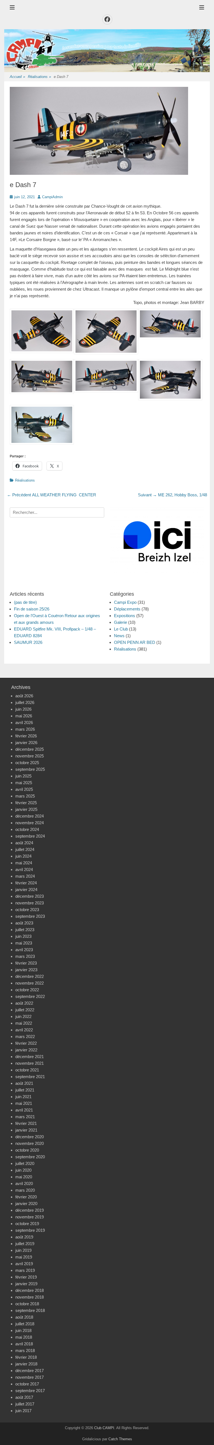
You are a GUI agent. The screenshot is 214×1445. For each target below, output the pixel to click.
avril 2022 (24, 1029)
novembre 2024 (29, 822)
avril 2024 (24, 869)
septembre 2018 (30, 1310)
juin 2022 (23, 1016)
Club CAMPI (104, 1428)
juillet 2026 (24, 702)
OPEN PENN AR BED (134, 642)
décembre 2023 (29, 896)
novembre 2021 (29, 1063)
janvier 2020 (26, 1203)
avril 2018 (24, 1343)
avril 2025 (24, 789)
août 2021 (24, 1083)
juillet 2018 (24, 1323)
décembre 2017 (29, 1370)
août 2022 (24, 1003)
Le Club (121, 629)
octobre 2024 (27, 829)
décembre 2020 (29, 1136)
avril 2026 (24, 722)
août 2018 (24, 1317)
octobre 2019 (27, 1223)
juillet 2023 (24, 929)
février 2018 (26, 1357)
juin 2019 (23, 1250)
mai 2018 (23, 1337)
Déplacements (127, 609)
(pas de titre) (25, 602)
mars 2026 (25, 729)
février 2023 (26, 963)
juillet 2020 (24, 1163)
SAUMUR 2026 (28, 642)
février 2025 (26, 802)
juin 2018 (23, 1330)
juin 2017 (23, 1410)
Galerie (120, 622)
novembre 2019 (29, 1217)
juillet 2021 (24, 1090)
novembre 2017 (29, 1377)
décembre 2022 (29, 976)
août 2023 (24, 923)
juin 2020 (23, 1170)
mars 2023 (25, 956)
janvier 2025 (26, 809)
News (119, 635)
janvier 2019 (26, 1283)
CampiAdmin (52, 197)
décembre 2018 (29, 1290)
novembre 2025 (29, 756)
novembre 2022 (29, 983)
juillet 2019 (24, 1243)
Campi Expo (125, 602)
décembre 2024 (29, 816)
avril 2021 (24, 1110)
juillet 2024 (24, 849)
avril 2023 (24, 949)
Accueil (17, 77)
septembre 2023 (30, 916)
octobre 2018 (27, 1303)
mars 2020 (25, 1190)
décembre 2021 (29, 1056)
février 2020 (26, 1196)
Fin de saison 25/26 (31, 609)
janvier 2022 (26, 1049)
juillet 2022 (24, 1009)
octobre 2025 (27, 762)
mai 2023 (23, 943)
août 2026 (24, 695)
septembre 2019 (30, 1230)
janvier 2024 (26, 889)
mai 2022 (23, 1023)
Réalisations (39, 77)
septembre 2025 (30, 769)
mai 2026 (23, 715)
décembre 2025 (29, 749)
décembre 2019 (29, 1210)
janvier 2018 (26, 1363)
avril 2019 (24, 1263)
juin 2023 (23, 936)
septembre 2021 (30, 1076)
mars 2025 (25, 796)
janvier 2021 (26, 1130)
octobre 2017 (27, 1384)
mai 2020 (23, 1176)
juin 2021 (23, 1096)
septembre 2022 (30, 996)
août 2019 (24, 1237)
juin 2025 (23, 776)
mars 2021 (25, 1116)
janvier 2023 (26, 969)
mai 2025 (23, 782)
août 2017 (24, 1397)
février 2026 (26, 735)
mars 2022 (25, 1036)
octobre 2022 (27, 989)
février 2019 (26, 1277)
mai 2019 (23, 1257)
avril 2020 (24, 1183)
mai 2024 (23, 862)
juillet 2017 (24, 1404)
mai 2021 (23, 1103)
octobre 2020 (27, 1150)
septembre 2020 (30, 1156)
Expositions (124, 615)
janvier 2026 (26, 742)
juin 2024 (23, 856)
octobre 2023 (27, 909)
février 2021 (26, 1123)
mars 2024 (25, 876)
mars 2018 (25, 1350)
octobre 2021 (27, 1070)
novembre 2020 (29, 1143)
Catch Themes (120, 1439)
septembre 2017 (30, 1390)
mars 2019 (25, 1270)
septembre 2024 (30, 836)
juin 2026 (23, 709)
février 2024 (26, 882)
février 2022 (26, 1043)
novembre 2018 (29, 1297)
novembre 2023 (29, 903)
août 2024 (24, 842)
